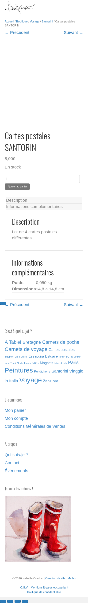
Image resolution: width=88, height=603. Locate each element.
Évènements (16, 470)
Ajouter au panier (17, 186)
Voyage (34, 21)
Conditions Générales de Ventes (35, 426)
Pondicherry (42, 371)
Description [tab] (16, 200)
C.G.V (24, 587)
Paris (73, 362)
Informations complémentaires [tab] (34, 206)
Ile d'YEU (64, 356)
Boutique (22, 21)
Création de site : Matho (60, 578)
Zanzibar (50, 381)
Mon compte (16, 418)
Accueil (9, 21)
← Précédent (17, 32)
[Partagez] (18, 601)
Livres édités (31, 363)
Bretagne (32, 342)
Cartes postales (62, 349)
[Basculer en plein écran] (10, 601)
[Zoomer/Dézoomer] (3, 601)
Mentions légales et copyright (49, 587)
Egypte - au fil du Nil (16, 356)
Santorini (47, 21)
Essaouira (36, 356)
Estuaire (51, 356)
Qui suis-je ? (16, 455)
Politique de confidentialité (44, 592)
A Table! (13, 342)
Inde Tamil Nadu (14, 363)
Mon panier (15, 410)
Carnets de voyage (26, 349)
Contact (12, 462)
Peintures (19, 370)
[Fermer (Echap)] (25, 601)
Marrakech (60, 363)
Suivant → (73, 32)
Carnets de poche (60, 342)
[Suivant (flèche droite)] (3, 303)
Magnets (46, 363)
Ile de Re (75, 356)
